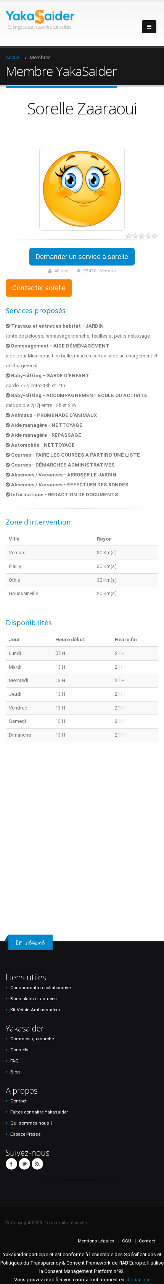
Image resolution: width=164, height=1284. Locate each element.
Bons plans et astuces (33, 998)
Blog (15, 1072)
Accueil (14, 57)
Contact (18, 1101)
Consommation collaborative (40, 987)
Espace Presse (25, 1134)
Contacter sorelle (39, 288)
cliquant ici (137, 1279)
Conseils (19, 1049)
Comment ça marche (32, 1038)
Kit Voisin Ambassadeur (35, 1009)
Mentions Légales (96, 1241)
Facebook (11, 1164)
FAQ (14, 1061)
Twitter (24, 1164)
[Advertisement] (82, 831)
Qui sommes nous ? (31, 1123)
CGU (126, 1241)
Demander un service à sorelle (82, 257)
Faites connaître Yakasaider (39, 1112)
